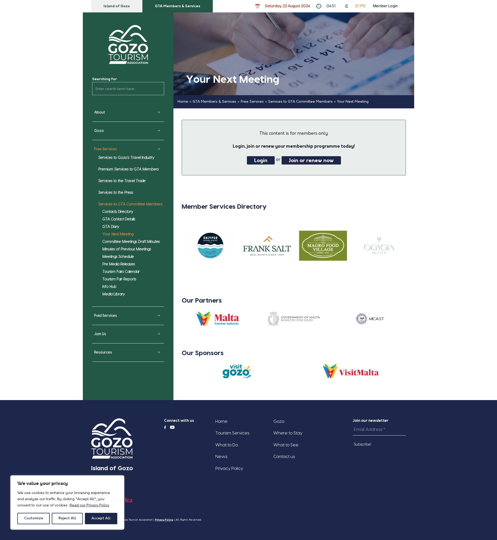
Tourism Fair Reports (119, 279)
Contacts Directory (118, 212)
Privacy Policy (229, 468)
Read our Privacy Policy (89, 505)
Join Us (100, 334)
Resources (103, 352)
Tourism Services (232, 433)
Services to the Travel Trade (122, 181)
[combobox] (128, 88)
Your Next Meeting (118, 234)
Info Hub (109, 287)
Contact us (284, 456)
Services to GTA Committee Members (130, 204)
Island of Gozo (117, 6)
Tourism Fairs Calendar (121, 272)
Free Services (105, 149)
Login (260, 160)
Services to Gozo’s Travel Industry (126, 158)
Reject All (67, 518)
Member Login (385, 6)
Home (183, 102)
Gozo (99, 131)
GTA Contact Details (119, 219)
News (221, 456)
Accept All (101, 518)
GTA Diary (111, 227)
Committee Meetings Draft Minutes (131, 242)
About (99, 112)
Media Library (114, 294)
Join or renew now (311, 160)
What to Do (226, 445)
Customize (33, 518)
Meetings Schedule (118, 257)
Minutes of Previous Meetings (127, 249)
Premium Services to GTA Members (128, 169)
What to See (285, 445)
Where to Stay (287, 433)
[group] (210, 246)
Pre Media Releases (119, 264)
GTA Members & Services (177, 6)
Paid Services (105, 316)
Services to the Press (115, 192)
